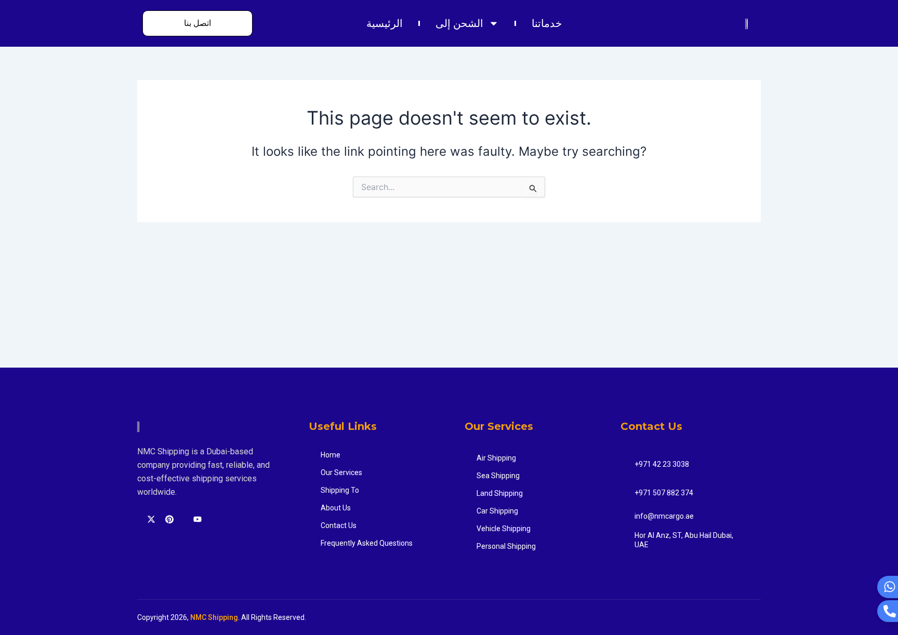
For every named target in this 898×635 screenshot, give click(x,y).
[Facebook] (138, 518)
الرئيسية (384, 23)
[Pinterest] (171, 518)
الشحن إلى (459, 23)
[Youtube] (199, 518)
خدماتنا (547, 23)
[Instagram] (185, 518)
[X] (153, 518)
